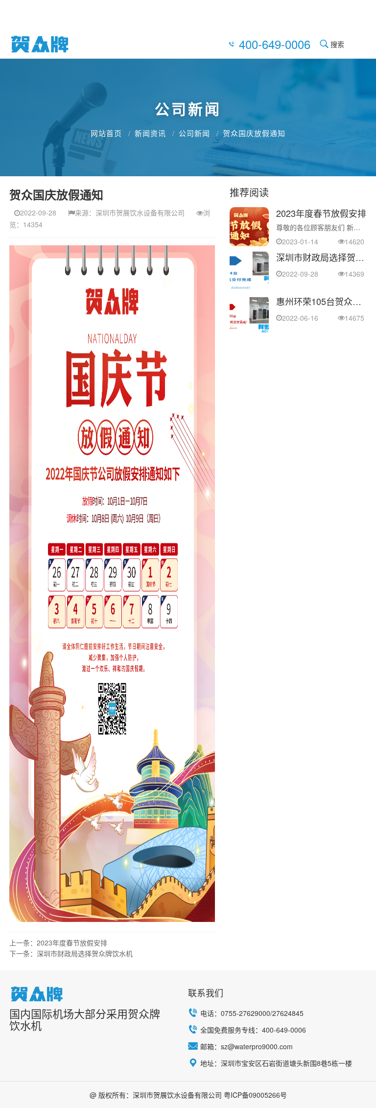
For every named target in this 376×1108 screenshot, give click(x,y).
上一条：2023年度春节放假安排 (58, 942)
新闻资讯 (150, 133)
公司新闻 (194, 133)
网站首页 (106, 133)
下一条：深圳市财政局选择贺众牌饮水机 (71, 953)
